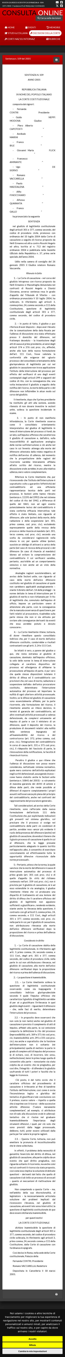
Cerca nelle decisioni (50, 18)
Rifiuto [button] (32, 1345)
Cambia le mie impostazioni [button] (32, 1351)
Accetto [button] (33, 1339)
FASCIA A (35, 2)
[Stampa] (56, 60)
